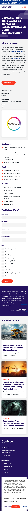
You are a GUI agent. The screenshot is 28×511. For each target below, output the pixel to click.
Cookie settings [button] (7, 506)
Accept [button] (15, 506)
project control (16, 58)
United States (7, 463)
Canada (6, 472)
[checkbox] (14, 262)
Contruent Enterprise (17, 51)
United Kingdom (8, 466)
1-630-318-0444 (5, 455)
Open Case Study (8, 82)
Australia (6, 469)
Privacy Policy (17, 492)
